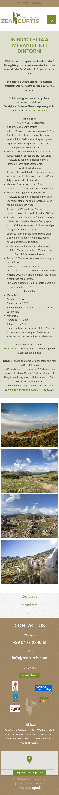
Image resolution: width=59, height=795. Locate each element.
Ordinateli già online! (36, 110)
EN (10, 3)
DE (2, 3)
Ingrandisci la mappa (28, 772)
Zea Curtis (29, 596)
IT (7, 3)
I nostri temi (29, 605)
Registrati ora (29, 675)
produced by (25, 788)
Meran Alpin (9, 348)
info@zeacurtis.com (29, 658)
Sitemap (40, 784)
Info (29, 613)
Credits (29, 784)
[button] (29, 759)
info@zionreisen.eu (22, 390)
